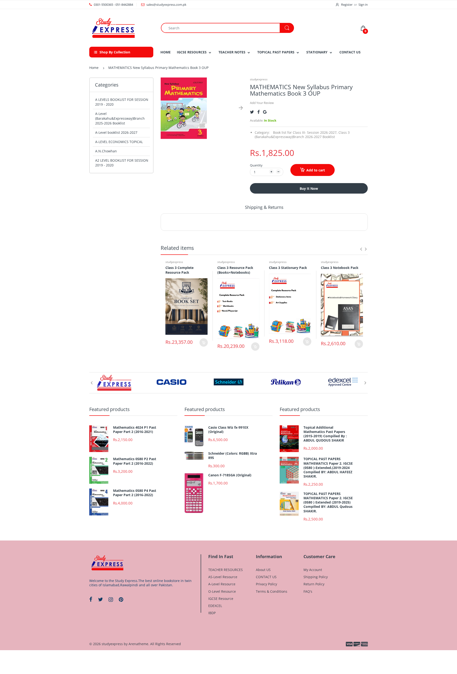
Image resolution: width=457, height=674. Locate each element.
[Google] (265, 112)
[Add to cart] (203, 342)
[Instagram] (111, 599)
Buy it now (309, 188)
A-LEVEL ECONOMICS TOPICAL (119, 141)
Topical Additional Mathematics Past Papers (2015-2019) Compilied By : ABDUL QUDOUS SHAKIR (325, 434)
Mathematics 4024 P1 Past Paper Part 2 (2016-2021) (134, 429)
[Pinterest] (121, 599)
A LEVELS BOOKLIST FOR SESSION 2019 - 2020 (121, 102)
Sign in (363, 4)
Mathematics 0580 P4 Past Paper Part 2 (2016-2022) (134, 493)
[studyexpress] (113, 27)
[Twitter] (252, 112)
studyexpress (259, 79)
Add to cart (315, 170)
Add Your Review (262, 103)
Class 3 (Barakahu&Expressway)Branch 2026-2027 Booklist (302, 134)
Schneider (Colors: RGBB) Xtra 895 (232, 455)
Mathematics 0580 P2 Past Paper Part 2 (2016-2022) (134, 461)
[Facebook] (258, 112)
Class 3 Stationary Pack (288, 267)
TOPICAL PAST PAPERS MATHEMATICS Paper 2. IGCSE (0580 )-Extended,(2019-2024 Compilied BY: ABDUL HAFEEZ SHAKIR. (328, 467)
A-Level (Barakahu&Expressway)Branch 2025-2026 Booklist (120, 118)
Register (346, 4)
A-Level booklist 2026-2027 (116, 132)
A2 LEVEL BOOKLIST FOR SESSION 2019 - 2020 (121, 162)
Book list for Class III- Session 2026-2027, (305, 132)
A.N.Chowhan (106, 151)
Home (94, 67)
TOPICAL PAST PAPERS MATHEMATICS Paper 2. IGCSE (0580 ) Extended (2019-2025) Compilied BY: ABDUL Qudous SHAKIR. (328, 502)
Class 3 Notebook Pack (339, 267)
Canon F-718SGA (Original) (229, 475)
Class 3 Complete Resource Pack (179, 270)
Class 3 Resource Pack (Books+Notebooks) (235, 270)
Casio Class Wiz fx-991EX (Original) (228, 429)
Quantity (256, 165)
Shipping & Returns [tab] (264, 207)
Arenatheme (138, 644)
